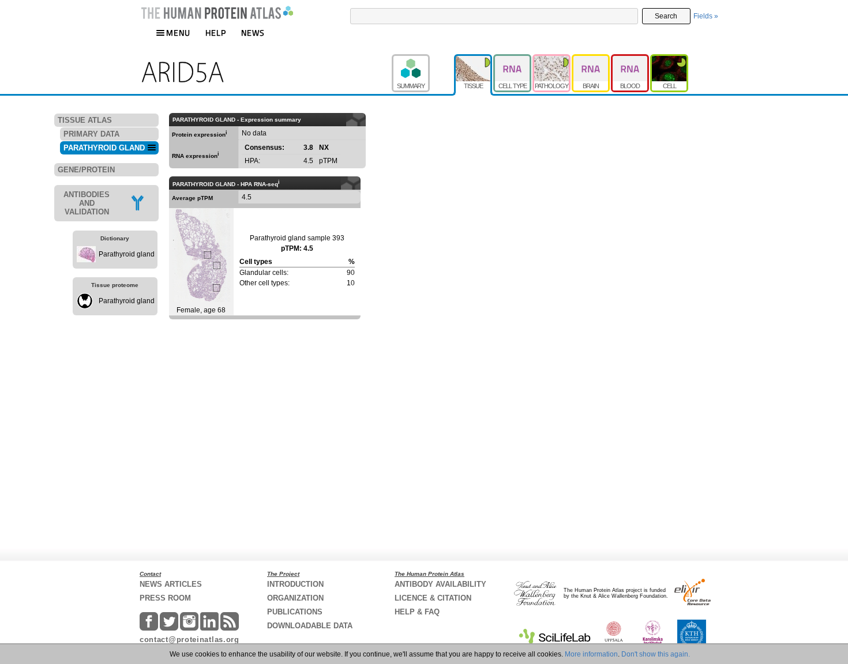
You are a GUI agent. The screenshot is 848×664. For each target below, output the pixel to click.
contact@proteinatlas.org (189, 639)
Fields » (705, 16)
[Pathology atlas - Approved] (552, 59)
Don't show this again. (655, 654)
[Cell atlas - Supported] (669, 59)
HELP (215, 33)
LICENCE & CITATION (433, 598)
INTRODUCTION (295, 584)
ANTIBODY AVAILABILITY (440, 584)
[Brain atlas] (591, 59)
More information (591, 654)
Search (666, 16)
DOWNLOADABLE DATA (309, 625)
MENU (178, 33)
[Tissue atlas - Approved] (473, 59)
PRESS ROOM (165, 598)
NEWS (253, 33)
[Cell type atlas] (512, 59)
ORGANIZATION (295, 598)
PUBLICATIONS (294, 612)
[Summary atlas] (423, 59)
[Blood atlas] (630, 59)
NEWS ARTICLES (171, 584)
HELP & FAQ (417, 612)
